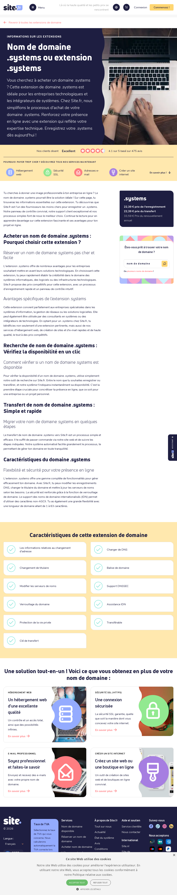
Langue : (8, 838)
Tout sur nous (103, 826)
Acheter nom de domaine (76, 846)
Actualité (100, 832)
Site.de (126, 851)
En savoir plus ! (158, 172)
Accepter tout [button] (77, 882)
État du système (104, 837)
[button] (88, 889)
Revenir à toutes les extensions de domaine (35, 22)
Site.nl (125, 846)
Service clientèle (131, 826)
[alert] (88, 873)
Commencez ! (162, 7)
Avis (97, 843)
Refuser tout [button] (100, 882)
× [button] (174, 855)
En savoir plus (16, 736)
